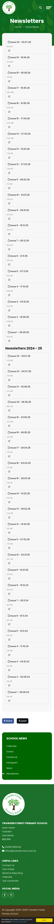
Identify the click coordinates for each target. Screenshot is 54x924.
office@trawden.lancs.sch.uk (20, 850)
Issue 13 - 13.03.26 (20, 149)
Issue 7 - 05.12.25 (19, 240)
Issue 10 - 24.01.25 (20, 554)
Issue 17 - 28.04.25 (20, 447)
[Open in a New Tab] (9, 50)
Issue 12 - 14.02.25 (20, 524)
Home (18, 27)
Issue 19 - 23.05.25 (20, 417)
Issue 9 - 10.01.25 (19, 569)
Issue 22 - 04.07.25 (20, 371)
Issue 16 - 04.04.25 (20, 463)
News (9, 768)
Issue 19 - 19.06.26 (20, 57)
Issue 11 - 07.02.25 (20, 539)
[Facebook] (4, 895)
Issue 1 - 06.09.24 (19, 692)
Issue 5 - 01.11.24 (19, 631)
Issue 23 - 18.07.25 (20, 356)
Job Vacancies (10, 880)
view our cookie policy (20, 922)
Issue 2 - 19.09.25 (19, 317)
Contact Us (8, 865)
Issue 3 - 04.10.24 (19, 661)
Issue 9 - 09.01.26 (19, 210)
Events (10, 751)
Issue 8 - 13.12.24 (19, 585)
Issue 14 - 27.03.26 (20, 133)
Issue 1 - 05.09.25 (19, 332)
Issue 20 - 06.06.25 (20, 402)
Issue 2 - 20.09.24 (20, 676)
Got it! (44, 920)
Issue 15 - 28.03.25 (20, 478)
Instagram (12, 762)
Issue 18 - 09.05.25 (20, 432)
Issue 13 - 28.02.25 (20, 508)
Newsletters (13, 773)
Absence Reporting (12, 873)
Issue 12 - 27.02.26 (20, 164)
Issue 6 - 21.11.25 (19, 256)
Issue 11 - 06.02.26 (20, 179)
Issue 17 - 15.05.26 (20, 87)
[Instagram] (11, 895)
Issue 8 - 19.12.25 (19, 225)
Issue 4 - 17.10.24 (19, 646)
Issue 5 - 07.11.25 (19, 271)
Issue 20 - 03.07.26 (20, 42)
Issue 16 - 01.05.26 (20, 103)
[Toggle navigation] (49, 7)
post (24, 720)
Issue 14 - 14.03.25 (20, 493)
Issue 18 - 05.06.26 (20, 72)
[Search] (40, 7)
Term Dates (8, 869)
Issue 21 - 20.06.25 (20, 386)
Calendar (12, 746)
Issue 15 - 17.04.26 (20, 118)
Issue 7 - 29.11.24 (19, 600)
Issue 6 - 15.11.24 (19, 615)
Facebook (12, 757)
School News (32, 27)
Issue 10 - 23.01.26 (20, 194)
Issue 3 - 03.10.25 (19, 301)
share (8, 720)
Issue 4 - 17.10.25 (19, 286)
